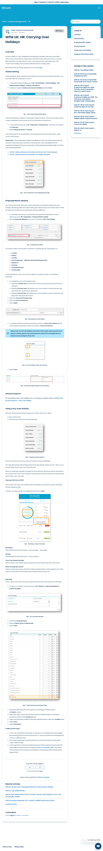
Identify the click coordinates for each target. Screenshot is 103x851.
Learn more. (64, 2)
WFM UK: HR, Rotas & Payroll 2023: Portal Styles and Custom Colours (85, 81)
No (40, 767)
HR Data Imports (79, 46)
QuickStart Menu (11, 804)
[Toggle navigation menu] (99, 8)
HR (29, 22)
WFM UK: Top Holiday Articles (15, 791)
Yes (30, 767)
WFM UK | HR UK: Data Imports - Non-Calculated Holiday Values (84, 112)
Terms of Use (7, 847)
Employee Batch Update (82, 42)
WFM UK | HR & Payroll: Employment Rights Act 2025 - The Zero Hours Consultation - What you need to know (84, 88)
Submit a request (43, 777)
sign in (12, 815)
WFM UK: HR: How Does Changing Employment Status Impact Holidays (29, 787)
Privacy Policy (19, 847)
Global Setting (79, 38)
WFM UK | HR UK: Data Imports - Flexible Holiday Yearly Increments (85, 117)
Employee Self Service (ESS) (83, 54)
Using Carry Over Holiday (82, 50)
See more (77, 133)
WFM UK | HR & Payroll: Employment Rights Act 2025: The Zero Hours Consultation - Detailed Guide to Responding (85, 98)
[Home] (6, 8)
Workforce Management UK (17, 22)
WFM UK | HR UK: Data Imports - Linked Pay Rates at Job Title (84, 106)
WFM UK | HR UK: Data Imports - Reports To (84, 129)
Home (4, 22)
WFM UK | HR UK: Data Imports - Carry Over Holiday (84, 123)
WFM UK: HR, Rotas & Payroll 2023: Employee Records (85, 75)
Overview (77, 35)
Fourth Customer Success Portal (22, 30)
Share (60, 31)
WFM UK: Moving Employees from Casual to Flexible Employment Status (30, 800)
